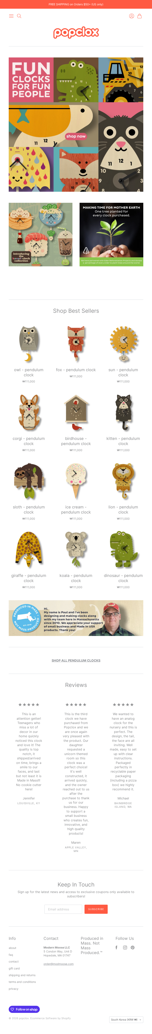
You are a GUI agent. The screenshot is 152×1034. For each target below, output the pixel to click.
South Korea (124, 1019)
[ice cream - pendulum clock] (76, 481)
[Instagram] (125, 948)
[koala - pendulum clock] (76, 549)
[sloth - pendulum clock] (29, 481)
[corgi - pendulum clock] (29, 412)
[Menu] (11, 16)
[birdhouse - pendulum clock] (76, 412)
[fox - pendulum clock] (76, 344)
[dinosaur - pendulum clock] (123, 549)
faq (11, 954)
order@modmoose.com (59, 963)
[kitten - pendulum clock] (123, 412)
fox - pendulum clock (76, 369)
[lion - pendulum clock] (123, 481)
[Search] (19, 16)
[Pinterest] (133, 948)
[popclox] (76, 33)
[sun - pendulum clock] (123, 344)
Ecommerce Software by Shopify (50, 1018)
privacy (13, 988)
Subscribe (96, 909)
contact (14, 961)
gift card (14, 968)
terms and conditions (22, 981)
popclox (24, 1018)
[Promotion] (76, 124)
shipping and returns (22, 975)
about (12, 947)
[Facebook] (116, 948)
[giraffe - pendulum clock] (29, 549)
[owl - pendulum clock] (29, 344)
